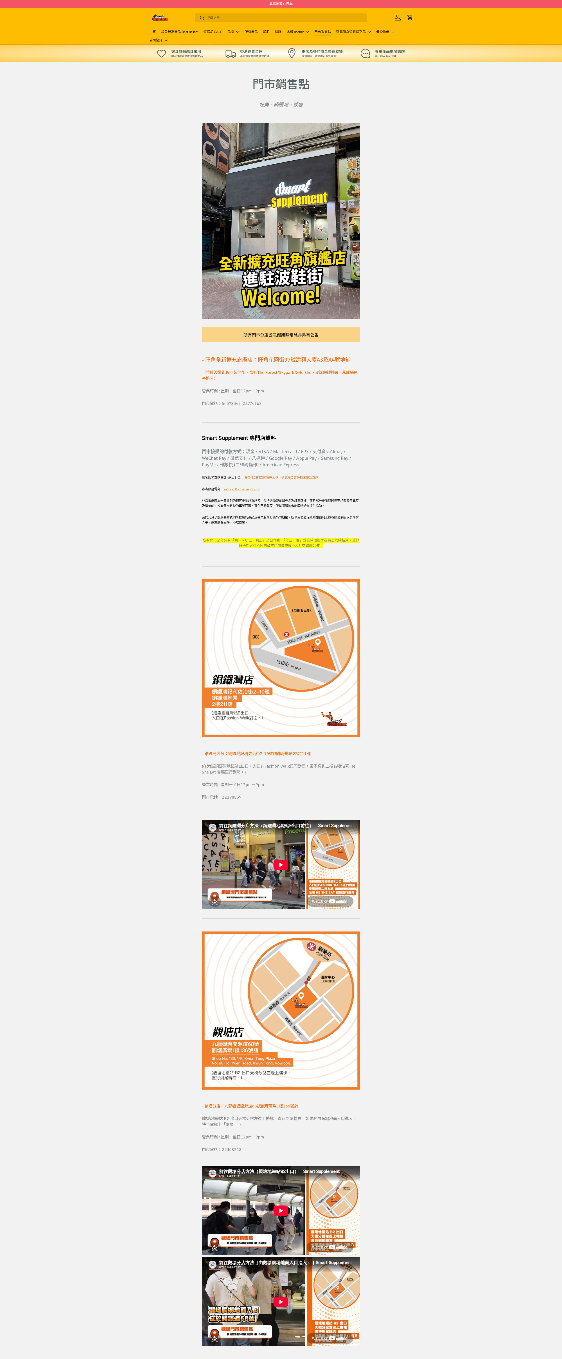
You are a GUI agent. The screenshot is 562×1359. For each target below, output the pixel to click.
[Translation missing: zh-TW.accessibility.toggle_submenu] (237, 31)
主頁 (152, 32)
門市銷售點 (322, 32)
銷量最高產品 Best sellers (179, 32)
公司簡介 (155, 40)
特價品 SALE (213, 32)
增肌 (266, 32)
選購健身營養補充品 (351, 32)
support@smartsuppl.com (241, 489)
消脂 (278, 32)
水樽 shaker (295, 32)
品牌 (230, 32)
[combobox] (281, 17)
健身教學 (382, 32)
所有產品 (251, 32)
